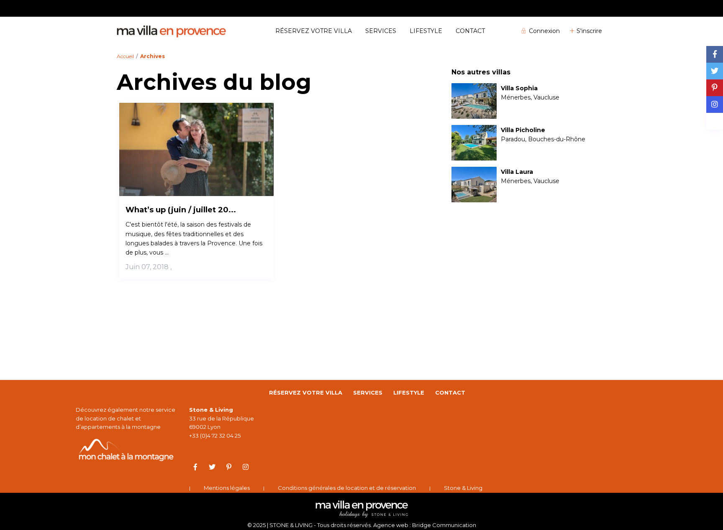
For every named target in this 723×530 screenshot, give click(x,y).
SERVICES (380, 31)
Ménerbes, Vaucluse (530, 97)
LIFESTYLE (426, 31)
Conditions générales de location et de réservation (347, 487)
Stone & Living (463, 487)
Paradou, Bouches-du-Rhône (543, 139)
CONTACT (470, 31)
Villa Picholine (523, 130)
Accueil (125, 56)
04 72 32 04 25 (587, 8)
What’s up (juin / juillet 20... (181, 209)
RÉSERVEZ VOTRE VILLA (313, 31)
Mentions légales (227, 487)
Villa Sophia (519, 88)
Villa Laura (517, 172)
